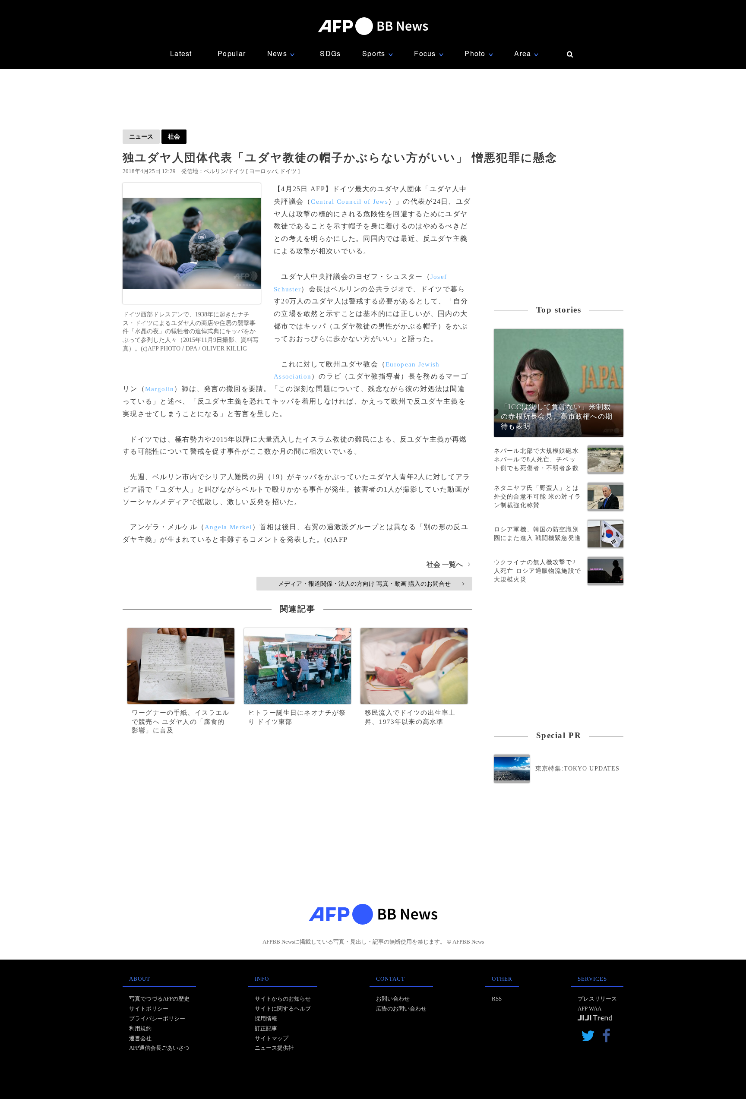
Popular (232, 53)
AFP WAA (589, 1008)
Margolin (159, 388)
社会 (174, 136)
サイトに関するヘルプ (283, 1008)
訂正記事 (266, 1028)
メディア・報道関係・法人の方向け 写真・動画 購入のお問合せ (371, 583)
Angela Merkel (228, 527)
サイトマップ (271, 1038)
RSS (497, 998)
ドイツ (288, 171)
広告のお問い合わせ (401, 1008)
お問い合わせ (393, 998)
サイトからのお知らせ (283, 998)
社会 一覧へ (448, 564)
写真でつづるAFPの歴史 (159, 998)
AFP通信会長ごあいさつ (159, 1048)
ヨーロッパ (263, 171)
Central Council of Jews (349, 201)
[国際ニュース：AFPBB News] (373, 26)
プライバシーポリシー (157, 1018)
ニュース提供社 (274, 1048)
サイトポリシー (148, 1008)
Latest (181, 53)
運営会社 (140, 1038)
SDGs (330, 53)
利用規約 (140, 1028)
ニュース (141, 136)
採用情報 (266, 1018)
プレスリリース (597, 998)
